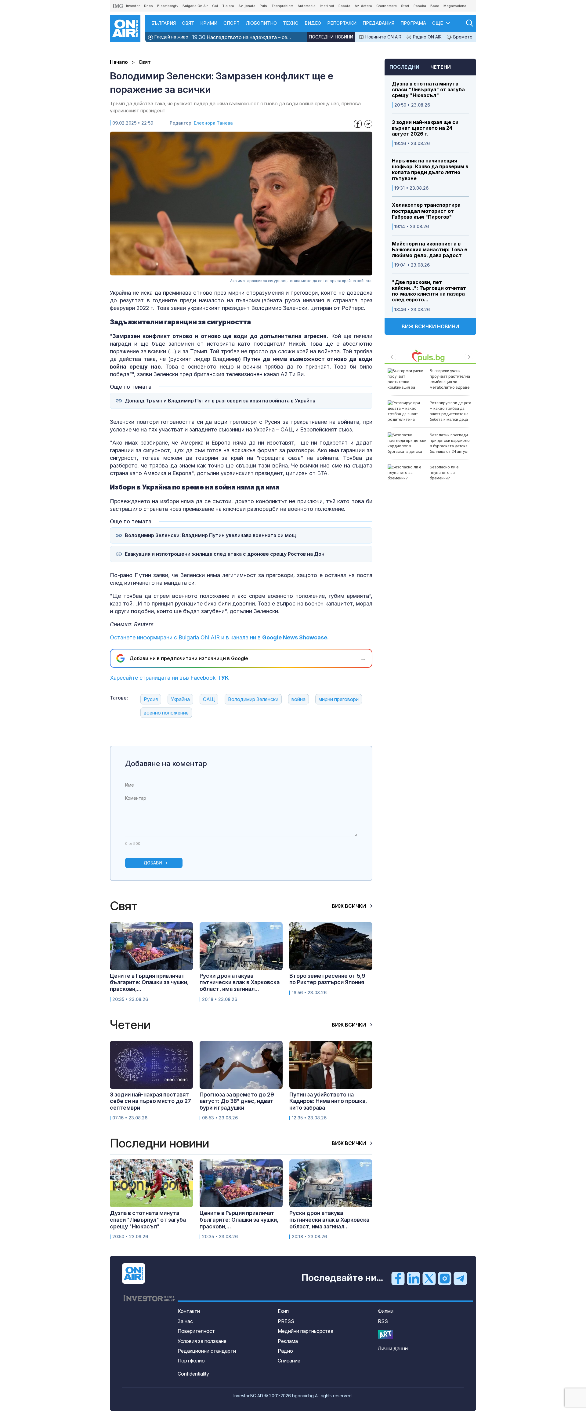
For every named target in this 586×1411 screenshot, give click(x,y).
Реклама (288, 1341)
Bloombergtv (167, 6)
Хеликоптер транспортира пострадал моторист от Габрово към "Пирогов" (426, 211)
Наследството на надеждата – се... (241, 37)
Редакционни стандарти (207, 1351)
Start (405, 6)
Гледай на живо (170, 36)
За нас (185, 1321)
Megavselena (454, 6)
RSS (383, 1321)
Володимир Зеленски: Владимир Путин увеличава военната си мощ (210, 535)
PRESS (286, 1321)
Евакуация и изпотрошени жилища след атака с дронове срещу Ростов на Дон (224, 554)
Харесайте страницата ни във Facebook (169, 678)
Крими (208, 23)
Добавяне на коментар (166, 763)
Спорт (231, 23)
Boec (434, 6)
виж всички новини (430, 326)
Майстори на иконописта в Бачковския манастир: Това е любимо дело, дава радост (429, 249)
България (163, 23)
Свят (188, 23)
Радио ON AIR (427, 36)
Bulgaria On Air (195, 6)
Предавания (378, 23)
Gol (215, 6)
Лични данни (393, 1348)
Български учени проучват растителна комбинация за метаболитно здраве (450, 379)
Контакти (189, 1311)
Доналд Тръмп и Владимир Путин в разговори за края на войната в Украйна (220, 401)
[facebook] (398, 1278)
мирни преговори (339, 699)
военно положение (166, 713)
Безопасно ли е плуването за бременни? (444, 472)
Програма (413, 23)
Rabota (344, 6)
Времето (462, 36)
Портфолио (191, 1360)
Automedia (307, 6)
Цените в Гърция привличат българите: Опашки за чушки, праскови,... (149, 982)
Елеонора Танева (213, 122)
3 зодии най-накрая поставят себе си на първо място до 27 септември (150, 1101)
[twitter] (429, 1278)
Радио (285, 1351)
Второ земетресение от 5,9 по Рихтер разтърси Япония (327, 979)
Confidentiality (193, 1374)
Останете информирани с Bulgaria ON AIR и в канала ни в (219, 637)
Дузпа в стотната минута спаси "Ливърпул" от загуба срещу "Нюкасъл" (428, 89)
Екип (283, 1311)
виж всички (349, 906)
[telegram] (460, 1278)
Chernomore (386, 6)
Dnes (148, 6)
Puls (263, 6)
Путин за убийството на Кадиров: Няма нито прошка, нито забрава (328, 1101)
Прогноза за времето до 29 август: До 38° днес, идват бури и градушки (237, 1101)
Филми (385, 1311)
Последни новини (331, 36)
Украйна (180, 699)
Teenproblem (282, 6)
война (298, 699)
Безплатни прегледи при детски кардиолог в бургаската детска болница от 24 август (450, 443)
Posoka (420, 6)
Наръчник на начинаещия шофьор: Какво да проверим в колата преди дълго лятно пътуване (430, 169)
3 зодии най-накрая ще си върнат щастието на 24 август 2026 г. (425, 128)
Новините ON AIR (382, 36)
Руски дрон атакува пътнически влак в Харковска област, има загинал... (240, 982)
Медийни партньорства (305, 1331)
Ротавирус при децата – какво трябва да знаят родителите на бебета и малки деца (450, 411)
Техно (290, 23)
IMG (118, 6)
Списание (289, 1360)
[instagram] (444, 1278)
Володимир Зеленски (253, 699)
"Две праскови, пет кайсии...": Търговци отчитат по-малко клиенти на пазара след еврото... (429, 291)
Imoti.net (327, 6)
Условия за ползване (202, 1341)
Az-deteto (363, 6)
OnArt (385, 1334)
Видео (313, 23)
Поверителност (196, 1331)
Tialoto (228, 6)
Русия (151, 699)
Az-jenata (246, 6)
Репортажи (341, 23)
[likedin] (413, 1278)
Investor (133, 6)
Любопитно (261, 23)
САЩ (209, 699)
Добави (152, 862)
